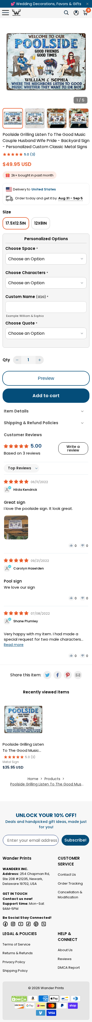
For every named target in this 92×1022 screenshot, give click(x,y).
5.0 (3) (29, 154)
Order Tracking (70, 883)
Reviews (65, 958)
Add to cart (46, 395)
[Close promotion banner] (87, 4)
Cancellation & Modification (70, 895)
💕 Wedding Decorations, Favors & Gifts (46, 3)
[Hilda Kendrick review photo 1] (16, 527)
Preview (46, 378)
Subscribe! (75, 840)
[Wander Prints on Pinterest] (36, 924)
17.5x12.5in (16, 223)
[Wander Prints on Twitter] (44, 924)
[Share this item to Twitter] (47, 675)
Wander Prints (52, 988)
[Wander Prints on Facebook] (5, 924)
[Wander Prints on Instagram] (13, 924)
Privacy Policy (14, 962)
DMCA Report (69, 967)
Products (52, 778)
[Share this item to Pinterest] (67, 675)
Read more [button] (14, 644)
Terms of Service (16, 944)
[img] (16, 482)
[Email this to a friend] (77, 675)
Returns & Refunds (18, 953)
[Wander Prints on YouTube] (21, 924)
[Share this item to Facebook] (57, 675)
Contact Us (67, 874)
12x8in (40, 223)
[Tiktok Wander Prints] (28, 924)
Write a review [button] (73, 448)
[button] (46, 249)
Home (33, 778)
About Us (65, 950)
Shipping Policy (15, 970)
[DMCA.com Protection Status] (19, 999)
